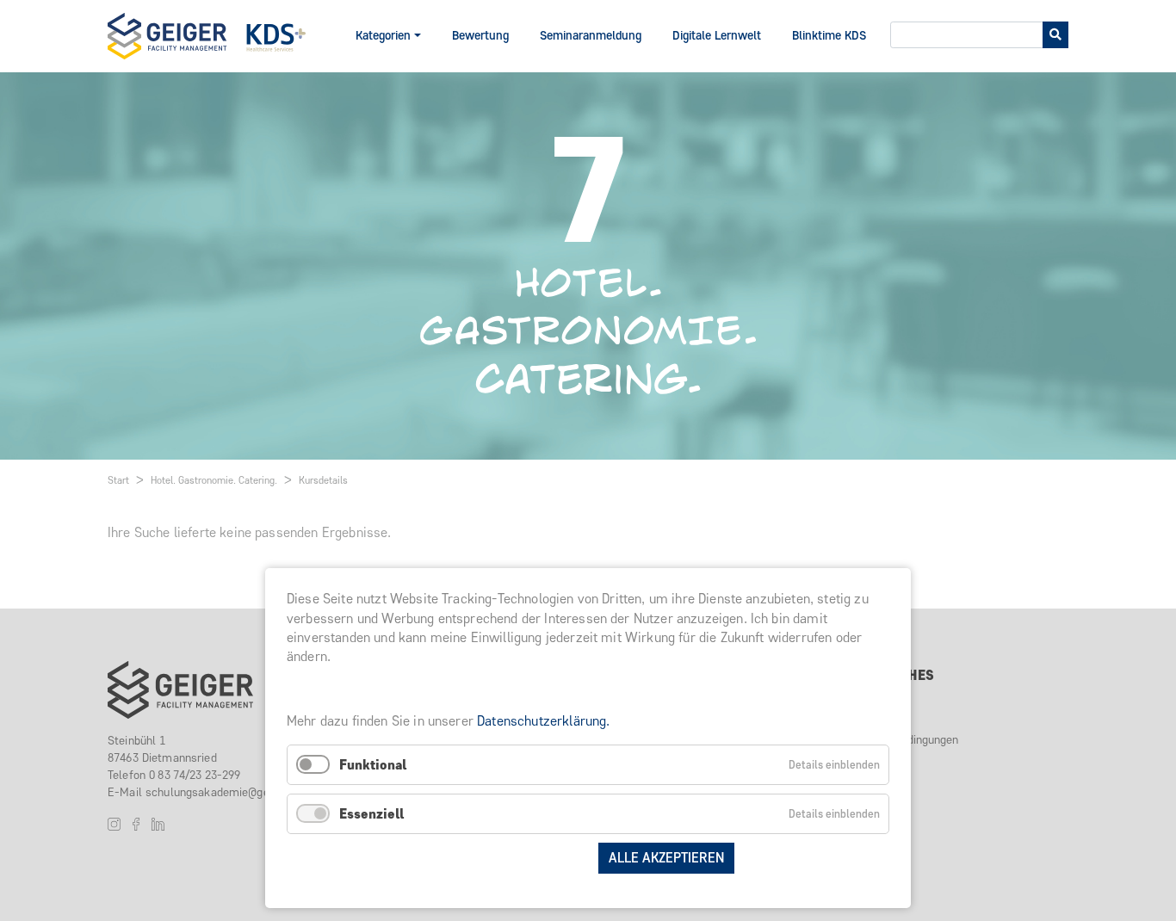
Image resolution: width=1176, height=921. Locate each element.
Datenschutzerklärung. (543, 721)
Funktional (372, 765)
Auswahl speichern (518, 858)
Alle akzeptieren (666, 858)
